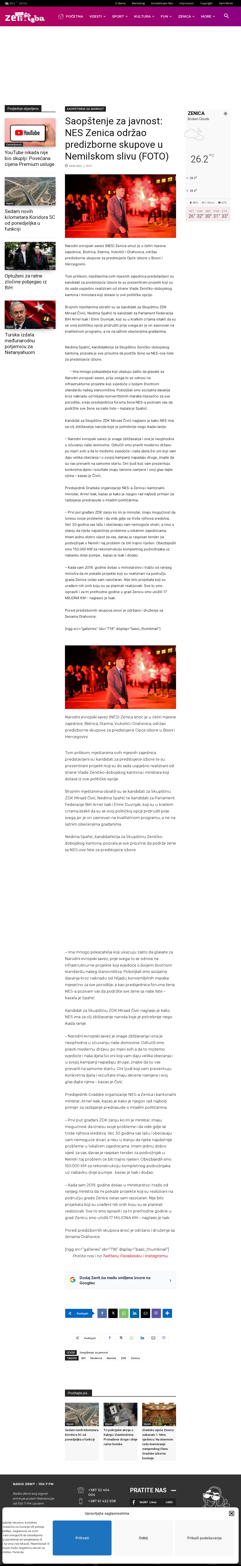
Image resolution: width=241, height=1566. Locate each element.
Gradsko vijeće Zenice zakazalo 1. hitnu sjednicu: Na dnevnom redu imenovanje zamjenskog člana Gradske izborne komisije (158, 1444)
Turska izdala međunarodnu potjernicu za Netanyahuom (20, 343)
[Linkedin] (134, 1313)
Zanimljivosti (14, 144)
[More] (167, 1313)
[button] (231, 1513)
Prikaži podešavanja (204, 1538)
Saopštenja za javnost (85, 108)
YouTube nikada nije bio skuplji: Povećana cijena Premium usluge (29, 158)
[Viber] (156, 1313)
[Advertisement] (123, 65)
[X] (113, 1313)
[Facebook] (102, 1313)
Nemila (111, 1358)
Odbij (143, 1538)
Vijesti (9, 203)
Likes (169, 1502)
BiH (83, 1358)
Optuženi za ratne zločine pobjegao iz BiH (26, 281)
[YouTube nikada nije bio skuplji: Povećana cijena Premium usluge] (30, 132)
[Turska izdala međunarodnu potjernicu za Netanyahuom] (30, 315)
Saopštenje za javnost (94, 1352)
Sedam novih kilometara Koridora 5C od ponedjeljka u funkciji (81, 1434)
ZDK (123, 1358)
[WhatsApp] (124, 1313)
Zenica (135, 1358)
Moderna (96, 1358)
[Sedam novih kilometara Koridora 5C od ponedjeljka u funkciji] (30, 191)
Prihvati (82, 1538)
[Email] (145, 1313)
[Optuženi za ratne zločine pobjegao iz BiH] (30, 256)
